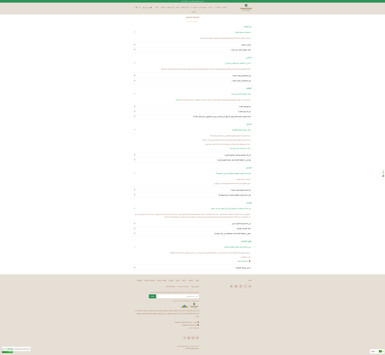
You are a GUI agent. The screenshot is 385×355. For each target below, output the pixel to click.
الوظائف (139, 280)
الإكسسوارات (170, 7)
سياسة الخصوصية (177, 301)
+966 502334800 (194, 328)
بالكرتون (163, 7)
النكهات (194, 7)
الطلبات (177, 99)
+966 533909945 (242, 261)
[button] (377, 351)
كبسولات (218, 7)
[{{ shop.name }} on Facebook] (184, 338)
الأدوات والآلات (185, 7)
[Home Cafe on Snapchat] (236, 286)
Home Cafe (192, 346)
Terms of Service (183, 286)
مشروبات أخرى (203, 7)
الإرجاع (171, 280)
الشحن (178, 280)
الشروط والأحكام (186, 301)
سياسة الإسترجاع (195, 301)
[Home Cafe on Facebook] (245, 286)
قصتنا (197, 280)
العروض (193, 11)
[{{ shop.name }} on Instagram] (193, 338)
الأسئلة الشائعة (150, 280)
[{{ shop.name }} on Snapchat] (188, 338)
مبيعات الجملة (162, 280)
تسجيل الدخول (146, 7)
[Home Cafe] (241, 7)
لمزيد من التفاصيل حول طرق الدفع (240, 148)
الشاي (210, 7)
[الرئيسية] (194, 307)
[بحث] (139, 7)
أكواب (177, 7)
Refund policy (170, 286)
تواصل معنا (195, 286)
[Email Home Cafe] (231, 286)
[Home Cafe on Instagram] (240, 286)
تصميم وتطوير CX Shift (192, 348)
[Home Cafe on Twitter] (249, 286)
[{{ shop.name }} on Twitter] (197, 338)
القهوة (224, 7)
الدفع (184, 280)
